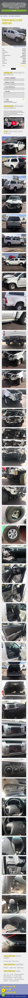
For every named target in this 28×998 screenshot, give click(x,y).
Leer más (17, 8)
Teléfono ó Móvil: (9, 82)
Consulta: (7, 91)
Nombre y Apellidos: (10, 77)
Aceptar (14, 10)
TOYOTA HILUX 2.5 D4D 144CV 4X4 (14, 16)
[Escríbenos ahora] (3, 994)
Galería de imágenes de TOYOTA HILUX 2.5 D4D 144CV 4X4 (14, 36)
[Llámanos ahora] (3, 990)
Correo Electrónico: (9, 87)
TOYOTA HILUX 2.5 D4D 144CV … (14, 140)
